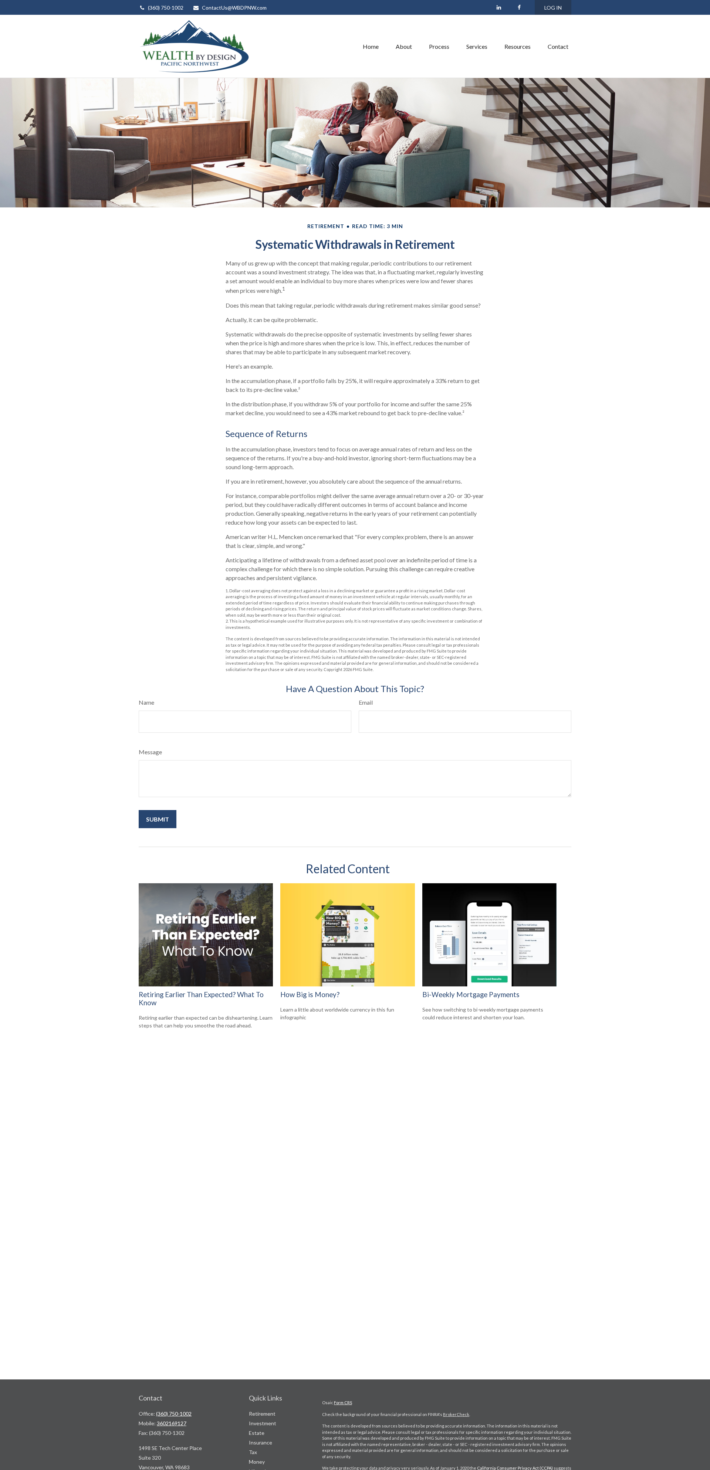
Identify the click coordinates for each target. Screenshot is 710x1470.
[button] (371, 46)
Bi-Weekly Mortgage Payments (471, 994)
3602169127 (171, 1423)
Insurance (260, 1442)
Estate (256, 1433)
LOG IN (553, 7)
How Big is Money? (309, 994)
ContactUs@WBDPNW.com (234, 7)
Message (150, 751)
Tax (253, 1452)
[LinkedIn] (498, 7)
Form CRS (343, 1402)
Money (257, 1462)
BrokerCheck (456, 1414)
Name (146, 702)
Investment (262, 1423)
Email (366, 702)
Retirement (262, 1413)
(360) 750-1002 (165, 7)
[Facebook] (519, 7)
